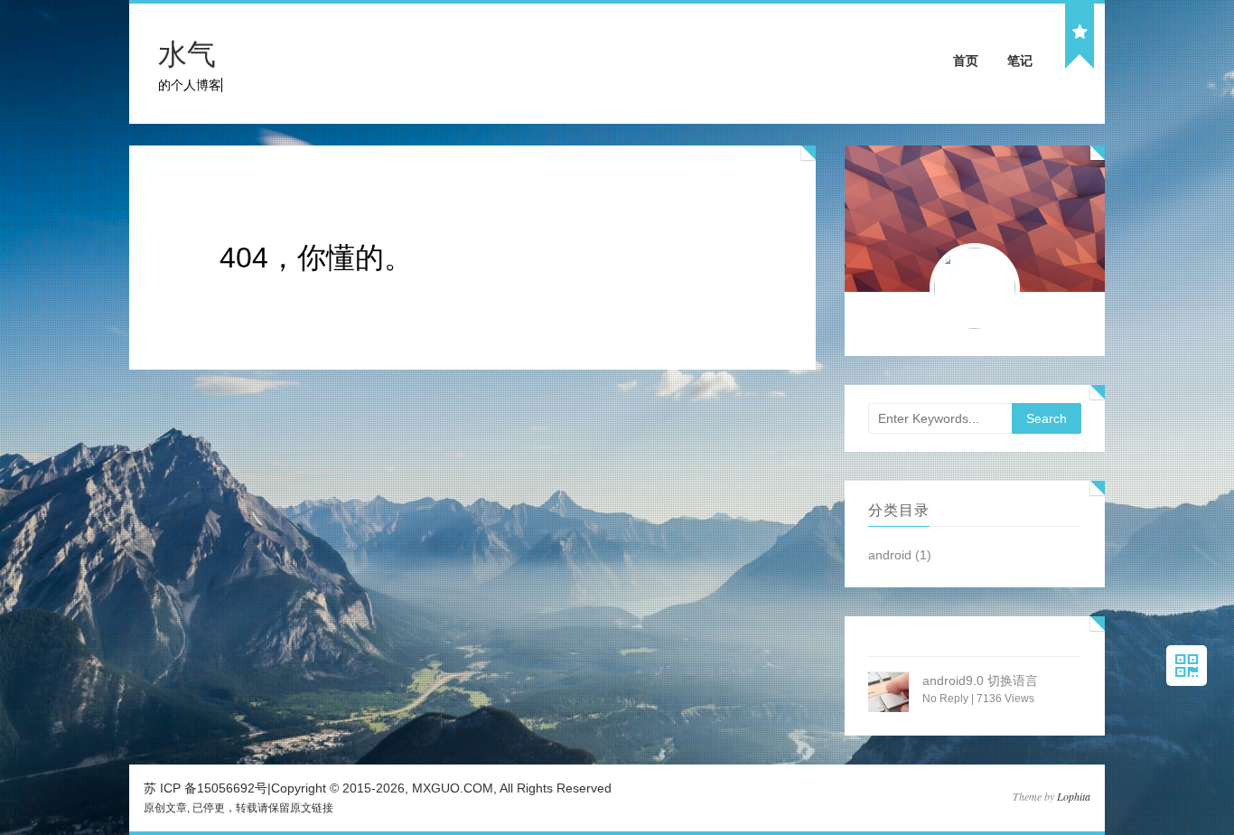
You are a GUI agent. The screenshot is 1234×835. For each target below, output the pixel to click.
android (889, 555)
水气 (187, 54)
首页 (965, 60)
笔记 (1020, 60)
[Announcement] (1079, 33)
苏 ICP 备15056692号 (205, 788)
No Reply (945, 698)
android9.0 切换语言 (980, 680)
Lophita (1073, 796)
